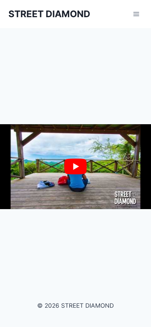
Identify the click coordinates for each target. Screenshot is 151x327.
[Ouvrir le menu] (136, 13)
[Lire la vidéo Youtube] (75, 166)
